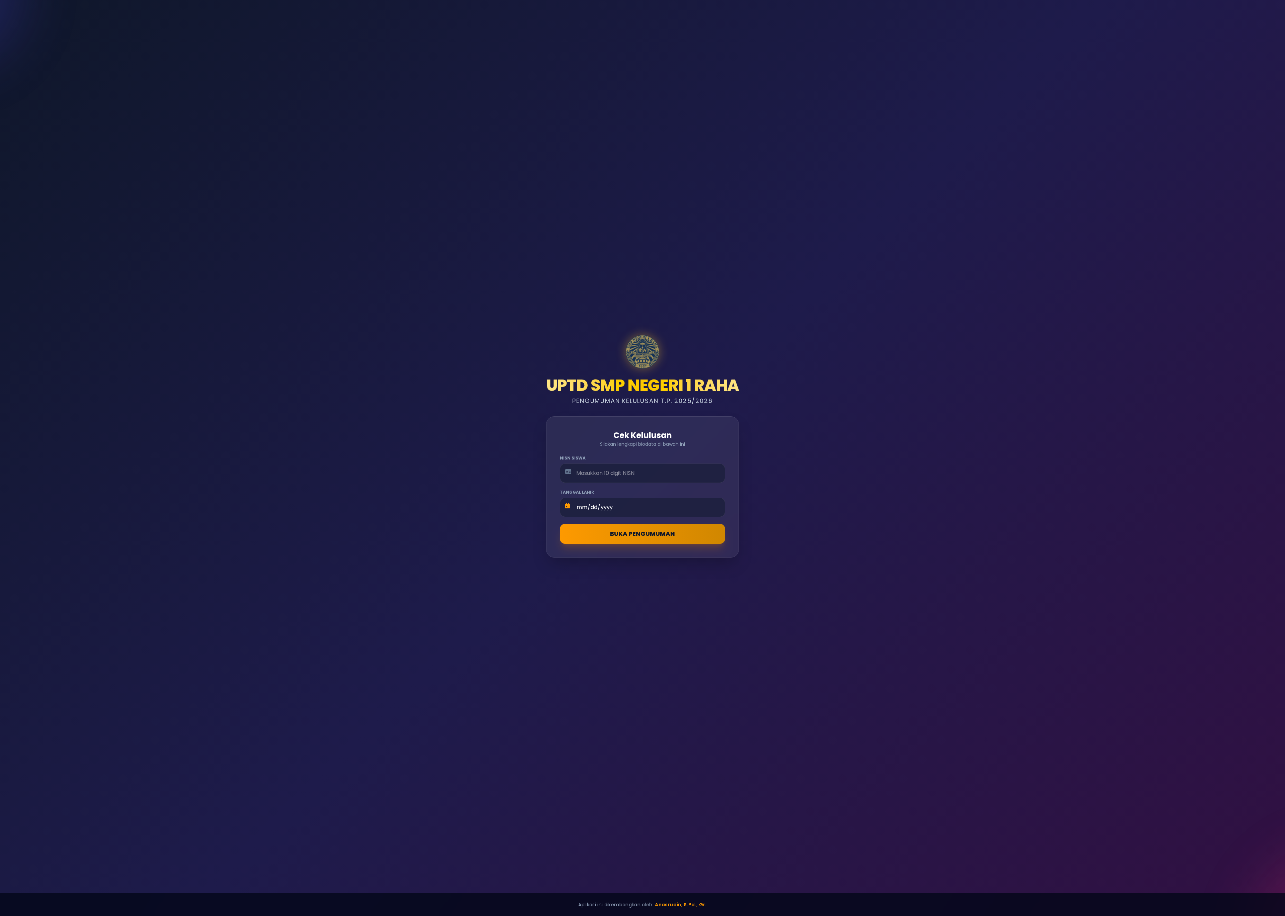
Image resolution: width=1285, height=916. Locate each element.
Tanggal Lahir (577, 492)
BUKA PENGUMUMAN (642, 533)
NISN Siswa (573, 458)
